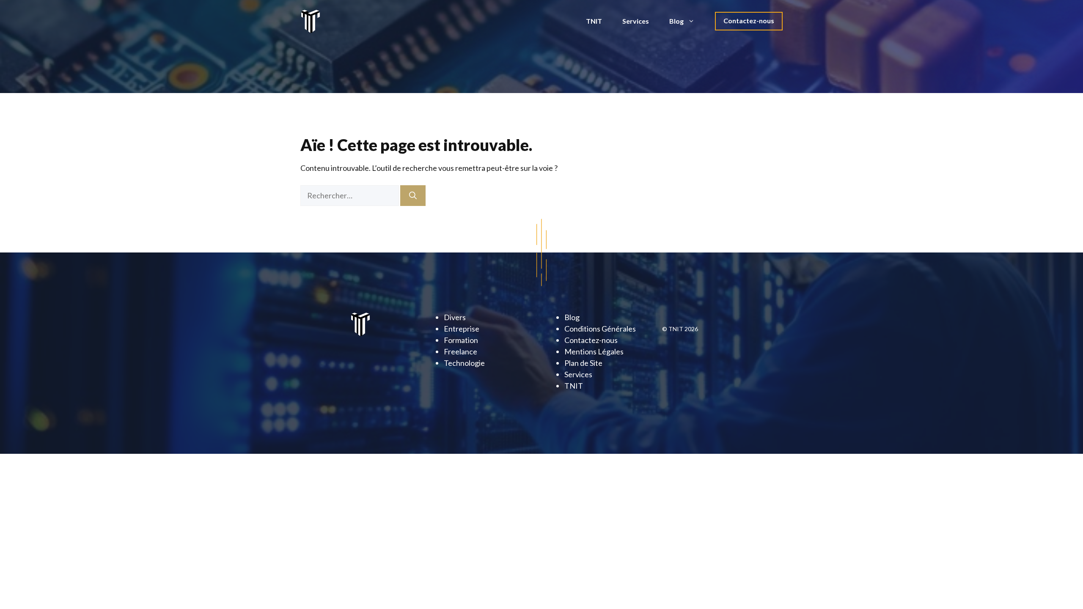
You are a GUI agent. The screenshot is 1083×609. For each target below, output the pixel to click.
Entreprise (461, 328)
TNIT (594, 21)
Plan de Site (583, 363)
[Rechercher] (413, 195)
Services (635, 21)
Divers (455, 317)
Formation (461, 340)
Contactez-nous (748, 20)
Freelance (460, 351)
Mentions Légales (594, 351)
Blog (676, 21)
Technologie (464, 363)
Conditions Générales (600, 328)
